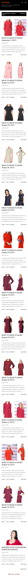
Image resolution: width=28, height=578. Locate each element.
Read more (23, 54)
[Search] (22, 2)
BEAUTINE (6, 2)
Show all (23, 13)
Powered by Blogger (15, 574)
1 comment (9, 54)
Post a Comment (10, 97)
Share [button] (3, 54)
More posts (23, 569)
